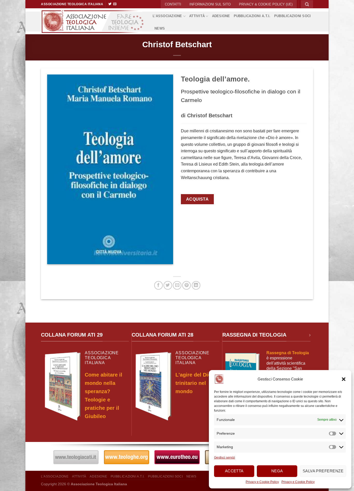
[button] (343, 379)
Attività (197, 16)
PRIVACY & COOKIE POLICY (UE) (266, 4)
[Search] (307, 4)
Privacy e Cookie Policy (262, 482)
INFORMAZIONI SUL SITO (210, 4)
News (159, 28)
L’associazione (167, 16)
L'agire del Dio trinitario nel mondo (193, 383)
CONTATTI (173, 4)
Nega (277, 471)
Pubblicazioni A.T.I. (252, 16)
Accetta (234, 471)
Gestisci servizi (224, 457)
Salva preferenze (323, 471)
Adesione (221, 16)
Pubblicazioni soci (292, 16)
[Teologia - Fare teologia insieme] (93, 21)
